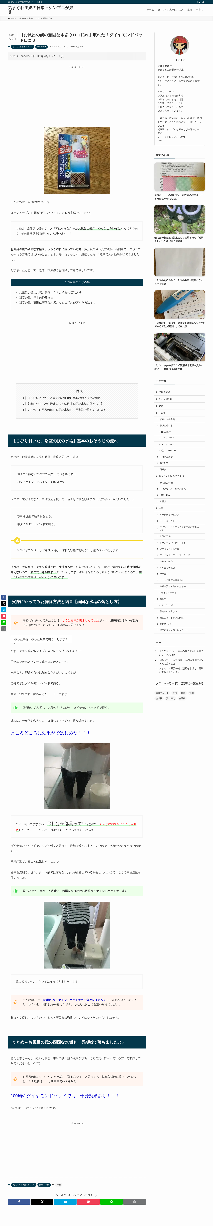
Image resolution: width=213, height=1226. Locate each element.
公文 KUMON (168, 451)
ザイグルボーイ (168, 593)
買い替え (170, 698)
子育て (162, 412)
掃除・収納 (41, 47)
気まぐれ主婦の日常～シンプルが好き (40, 10)
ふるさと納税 (166, 561)
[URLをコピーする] (134, 1202)
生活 (161, 508)
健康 (161, 405)
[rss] (198, 2)
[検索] (203, 2)
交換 (175, 693)
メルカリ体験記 (167, 568)
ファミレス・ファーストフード (175, 555)
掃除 (59, 1185)
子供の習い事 (166, 425)
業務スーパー (166, 624)
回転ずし (164, 599)
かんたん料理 (166, 483)
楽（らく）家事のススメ (23, 47)
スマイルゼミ (167, 444)
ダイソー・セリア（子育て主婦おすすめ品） (179, 528)
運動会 (163, 469)
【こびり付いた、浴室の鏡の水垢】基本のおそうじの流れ (64, 398)
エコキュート (162, 693)
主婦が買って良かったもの (173, 586)
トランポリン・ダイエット (173, 543)
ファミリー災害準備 (169, 549)
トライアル (165, 536)
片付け (163, 501)
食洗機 (182, 698)
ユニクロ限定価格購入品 (172, 580)
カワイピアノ (167, 438)
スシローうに (167, 605)
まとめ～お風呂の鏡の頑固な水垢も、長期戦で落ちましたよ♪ (66, 409)
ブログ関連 (164, 392)
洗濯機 (159, 698)
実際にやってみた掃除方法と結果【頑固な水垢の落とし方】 (65, 403)
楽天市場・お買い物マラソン (174, 630)
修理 (183, 693)
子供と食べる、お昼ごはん (173, 489)
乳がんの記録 (166, 399)
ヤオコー (164, 574)
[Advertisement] (77, 92)
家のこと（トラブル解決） (173, 618)
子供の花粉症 (166, 457)
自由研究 (164, 463)
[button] (19, 1202)
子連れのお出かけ (168, 611)
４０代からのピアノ (169, 514)
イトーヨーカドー (168, 521)
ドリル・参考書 (167, 419)
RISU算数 (166, 432)
